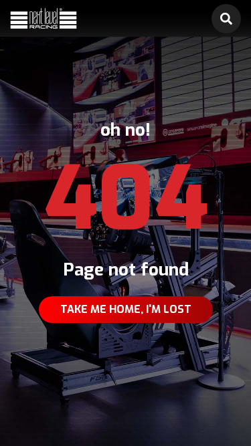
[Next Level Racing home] (43, 18)
